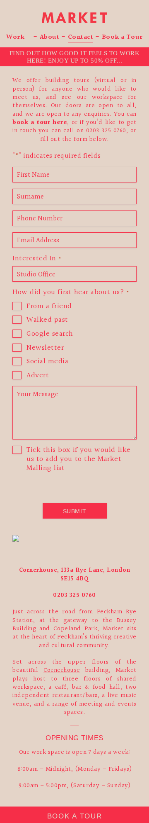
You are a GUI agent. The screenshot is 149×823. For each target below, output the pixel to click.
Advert (37, 375)
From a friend (49, 306)
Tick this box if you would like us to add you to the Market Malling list (78, 459)
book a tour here (39, 122)
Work (15, 37)
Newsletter (45, 348)
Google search (49, 334)
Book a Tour (122, 37)
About (50, 37)
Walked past (47, 320)
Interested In (36, 258)
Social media (47, 361)
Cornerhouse (61, 670)
